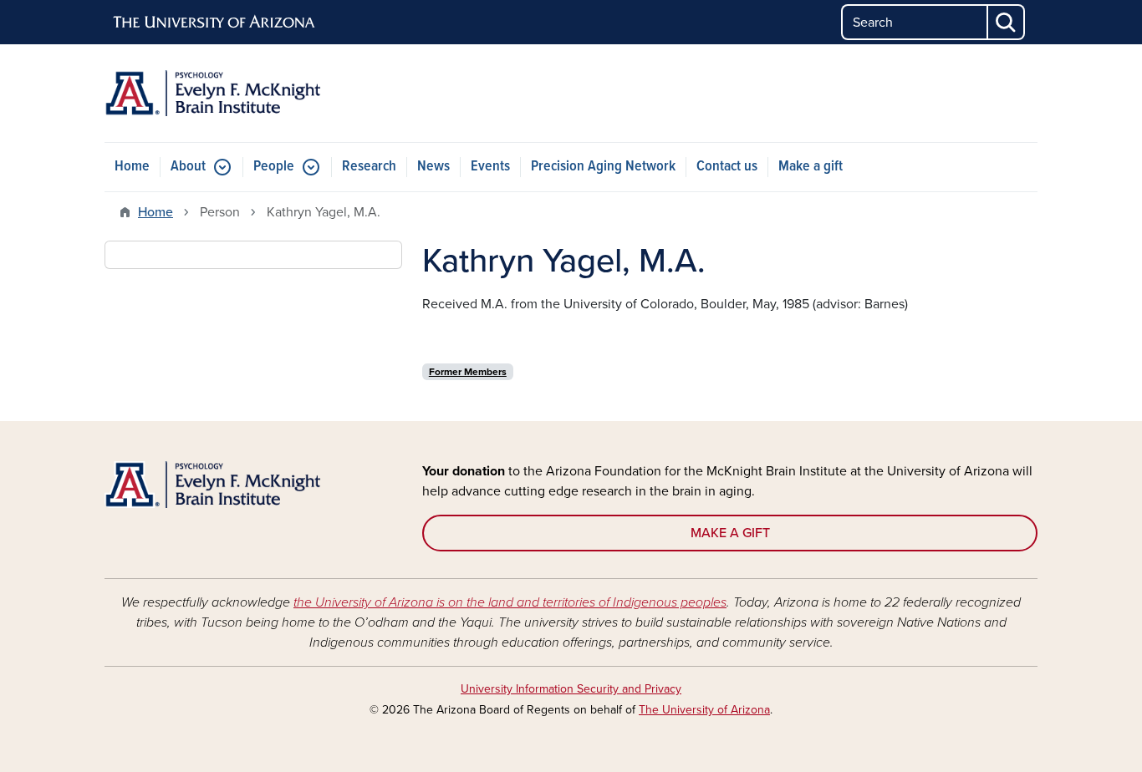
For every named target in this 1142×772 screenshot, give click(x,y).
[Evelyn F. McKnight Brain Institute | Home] (253, 93)
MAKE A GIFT (730, 533)
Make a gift (810, 166)
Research (369, 166)
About (188, 166)
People (273, 166)
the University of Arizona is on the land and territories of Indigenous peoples (509, 602)
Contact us (726, 166)
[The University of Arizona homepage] (214, 22)
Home (132, 166)
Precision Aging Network (603, 166)
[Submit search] (1006, 22)
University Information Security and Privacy (571, 689)
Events (490, 166)
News (433, 166)
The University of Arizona (704, 710)
